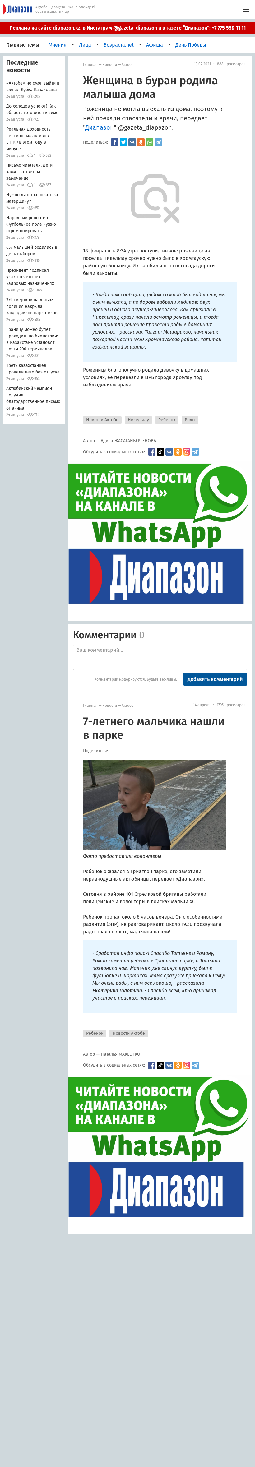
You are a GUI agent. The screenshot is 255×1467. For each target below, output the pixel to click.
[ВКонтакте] (132, 142)
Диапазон (99, 127)
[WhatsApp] (149, 142)
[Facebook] (114, 142)
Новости (109, 64)
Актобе (128, 64)
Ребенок (166, 420)
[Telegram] (158, 142)
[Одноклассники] (141, 142)
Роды (190, 420)
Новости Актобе (102, 420)
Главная (90, 64)
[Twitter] (123, 142)
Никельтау (138, 420)
